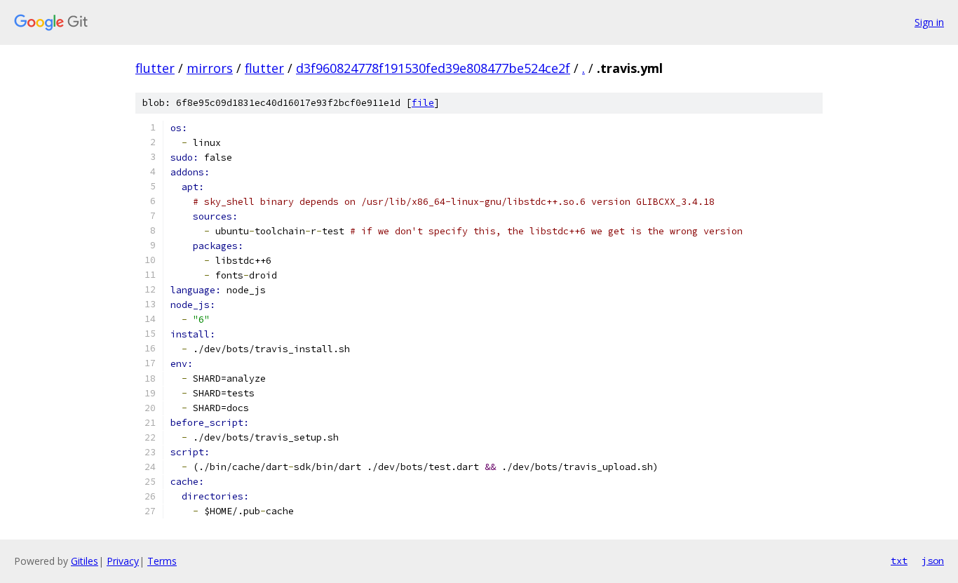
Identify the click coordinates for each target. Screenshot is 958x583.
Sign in (929, 22)
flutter (155, 68)
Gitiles (84, 561)
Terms (162, 561)
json (933, 560)
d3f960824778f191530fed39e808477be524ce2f (433, 68)
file (423, 103)
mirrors (210, 68)
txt (899, 560)
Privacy (123, 561)
